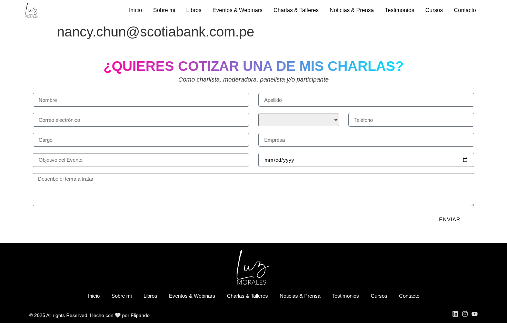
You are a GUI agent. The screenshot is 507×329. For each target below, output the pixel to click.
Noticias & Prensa (352, 10)
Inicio (135, 10)
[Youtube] (474, 314)
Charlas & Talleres (296, 10)
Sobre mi (164, 10)
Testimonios (399, 10)
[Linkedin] (455, 314)
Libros (193, 10)
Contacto (465, 10)
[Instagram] (465, 314)
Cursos (434, 10)
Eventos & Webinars (237, 10)
